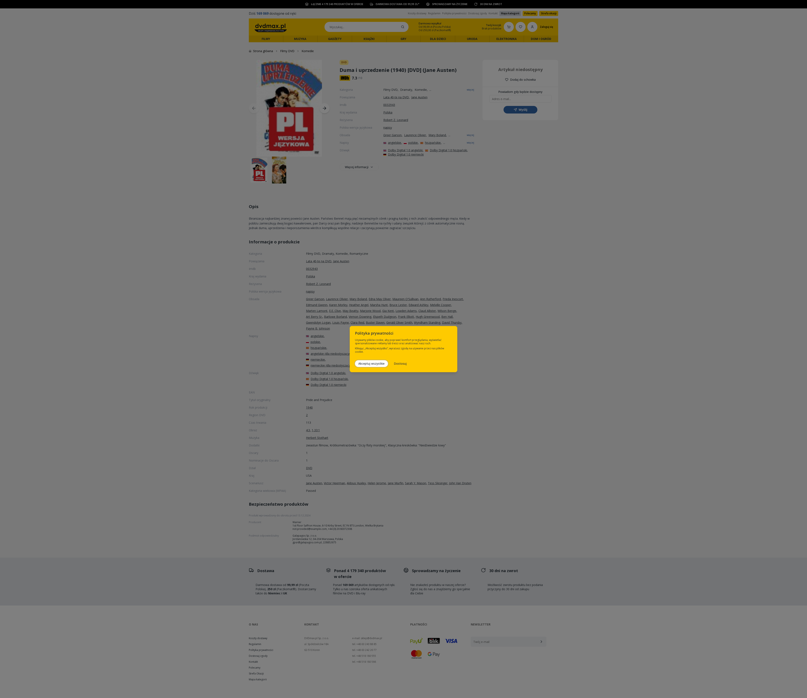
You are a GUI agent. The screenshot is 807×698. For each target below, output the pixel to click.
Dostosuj (400, 363)
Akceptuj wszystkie (371, 363)
